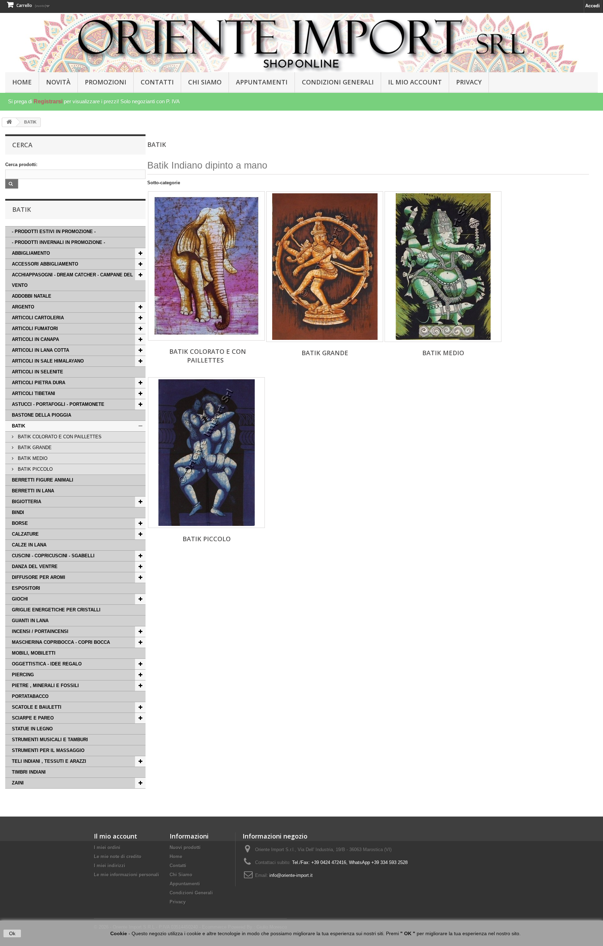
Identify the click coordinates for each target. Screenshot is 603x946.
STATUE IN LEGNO (32, 728)
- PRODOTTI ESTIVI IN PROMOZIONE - (54, 231)
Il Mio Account (415, 82)
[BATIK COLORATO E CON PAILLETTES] (206, 266)
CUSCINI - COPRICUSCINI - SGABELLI (53, 555)
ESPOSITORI (26, 588)
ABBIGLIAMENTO (31, 253)
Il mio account (115, 836)
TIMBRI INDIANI (29, 772)
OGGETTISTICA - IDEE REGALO (47, 663)
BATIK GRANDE (34, 447)
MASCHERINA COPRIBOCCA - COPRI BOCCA (61, 642)
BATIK (18, 426)
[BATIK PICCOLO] (206, 452)
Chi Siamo (205, 82)
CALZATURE (25, 534)
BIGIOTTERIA (26, 501)
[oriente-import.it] (301, 43)
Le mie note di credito (117, 856)
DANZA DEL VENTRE (35, 566)
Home (176, 856)
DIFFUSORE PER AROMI (38, 577)
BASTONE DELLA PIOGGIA (41, 415)
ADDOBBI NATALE (31, 296)
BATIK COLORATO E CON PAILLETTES (59, 436)
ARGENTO (23, 307)
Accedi (592, 5)
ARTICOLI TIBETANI (33, 393)
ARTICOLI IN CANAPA (35, 339)
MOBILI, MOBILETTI (33, 653)
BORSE (20, 523)
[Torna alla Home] (9, 122)
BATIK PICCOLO (34, 469)
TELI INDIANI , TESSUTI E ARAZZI (49, 761)
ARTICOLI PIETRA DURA (38, 382)
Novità (58, 82)
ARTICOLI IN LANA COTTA (40, 350)
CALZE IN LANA (29, 545)
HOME (22, 82)
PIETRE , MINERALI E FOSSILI (45, 685)
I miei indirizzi (109, 865)
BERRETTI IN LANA (33, 490)
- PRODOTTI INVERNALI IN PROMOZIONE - (58, 242)
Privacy (469, 82)
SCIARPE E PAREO (33, 718)
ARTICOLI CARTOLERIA (38, 317)
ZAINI (18, 782)
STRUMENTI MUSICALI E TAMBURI (50, 739)
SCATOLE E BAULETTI (36, 707)
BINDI (18, 512)
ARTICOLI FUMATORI (35, 328)
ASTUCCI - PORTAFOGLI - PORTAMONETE (58, 404)
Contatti (157, 82)
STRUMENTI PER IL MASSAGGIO (48, 750)
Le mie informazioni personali (126, 874)
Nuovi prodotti (185, 847)
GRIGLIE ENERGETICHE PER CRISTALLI (56, 609)
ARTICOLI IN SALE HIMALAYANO (48, 361)
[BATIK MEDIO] (443, 266)
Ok (12, 933)
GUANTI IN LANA (30, 620)
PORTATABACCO (30, 696)
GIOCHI (20, 599)
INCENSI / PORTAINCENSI (40, 631)
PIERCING (23, 674)
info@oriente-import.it (291, 875)
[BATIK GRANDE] (324, 266)
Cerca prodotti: (21, 164)
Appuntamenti (262, 82)
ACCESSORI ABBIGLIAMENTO (45, 264)
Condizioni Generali (338, 82)
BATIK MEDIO (31, 458)
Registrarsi (48, 101)
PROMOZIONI (105, 82)
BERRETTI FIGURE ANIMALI (42, 480)
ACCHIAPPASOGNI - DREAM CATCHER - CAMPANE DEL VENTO (72, 280)
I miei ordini (107, 847)
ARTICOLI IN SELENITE (37, 371)
